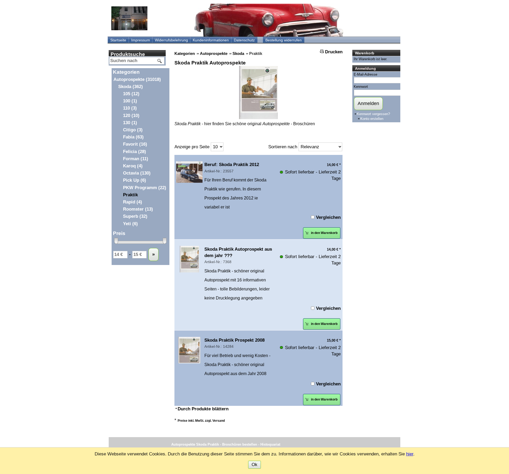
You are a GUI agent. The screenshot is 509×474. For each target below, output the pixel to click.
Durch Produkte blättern (203, 408)
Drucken (334, 51)
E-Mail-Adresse (365, 74)
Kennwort (361, 87)
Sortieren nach (282, 146)
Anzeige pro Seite (191, 146)
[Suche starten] (160, 61)
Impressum (140, 40)
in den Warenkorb (323, 233)
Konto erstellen (371, 119)
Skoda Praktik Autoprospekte (210, 63)
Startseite (118, 40)
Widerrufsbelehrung (171, 40)
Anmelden (368, 103)
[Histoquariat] (129, 18)
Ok (254, 464)
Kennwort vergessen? (373, 114)
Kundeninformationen (211, 40)
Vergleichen (328, 217)
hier (409, 453)
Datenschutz (244, 40)
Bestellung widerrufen (283, 40)
